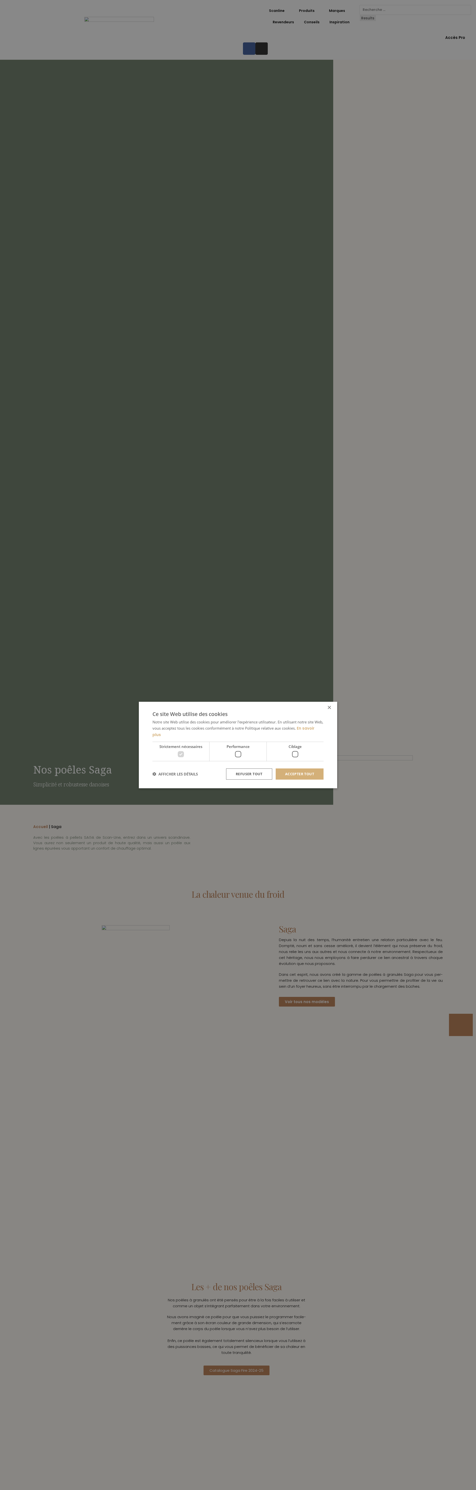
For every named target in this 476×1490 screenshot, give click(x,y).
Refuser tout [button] (249, 774)
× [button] (329, 708)
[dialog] (238, 745)
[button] (175, 774)
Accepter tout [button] (299, 774)
